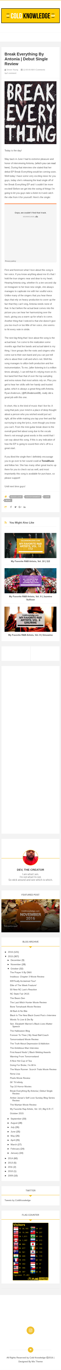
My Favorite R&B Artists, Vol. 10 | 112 (30, 561)
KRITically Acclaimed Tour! (23, 981)
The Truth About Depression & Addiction (29, 1043)
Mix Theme (37, 1361)
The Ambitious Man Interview (24, 1048)
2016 (10, 952)
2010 (10, 1171)
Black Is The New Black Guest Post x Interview (33, 1015)
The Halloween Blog (20, 1031)
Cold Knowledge (38, 1357)
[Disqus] (30, 708)
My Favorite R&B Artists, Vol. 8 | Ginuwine (30, 635)
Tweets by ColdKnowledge (18, 1200)
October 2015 (17, 1113)
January (15, 1153)
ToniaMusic (48, 461)
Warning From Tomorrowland (24, 1056)
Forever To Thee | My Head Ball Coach (29, 1035)
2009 (10, 1175)
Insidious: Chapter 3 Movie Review (27, 976)
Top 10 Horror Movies (20, 1086)
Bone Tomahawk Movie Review (25, 1006)
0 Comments (39, 70)
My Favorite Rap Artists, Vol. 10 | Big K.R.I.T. (32, 1109)
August (14, 1123)
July (13, 1127)
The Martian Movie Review (23, 1104)
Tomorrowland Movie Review (24, 1039)
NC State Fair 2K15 (19, 993)
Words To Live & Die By (21, 1019)
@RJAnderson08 (31, 393)
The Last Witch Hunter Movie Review (28, 1002)
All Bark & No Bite (18, 1011)
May (13, 1136)
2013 (10, 1162)
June (13, 1131)
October (15, 968)
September (16, 1118)
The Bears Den (17, 998)
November (16, 964)
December (16, 960)
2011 (10, 1167)
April (13, 1140)
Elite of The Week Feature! (23, 985)
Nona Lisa (15, 1073)
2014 (10, 1158)
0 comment (11, 73)
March (14, 1144)
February (15, 1148)
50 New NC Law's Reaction (23, 989)
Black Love (16, 497)
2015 (10, 956)
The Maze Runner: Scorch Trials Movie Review (33, 1069)
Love (47, 497)
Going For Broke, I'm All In (23, 1065)
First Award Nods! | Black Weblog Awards (30, 1052)
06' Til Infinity (16, 1082)
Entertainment (33, 497)
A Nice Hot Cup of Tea (21, 1061)
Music (8, 500)
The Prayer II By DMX (21, 972)
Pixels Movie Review (20, 1078)
